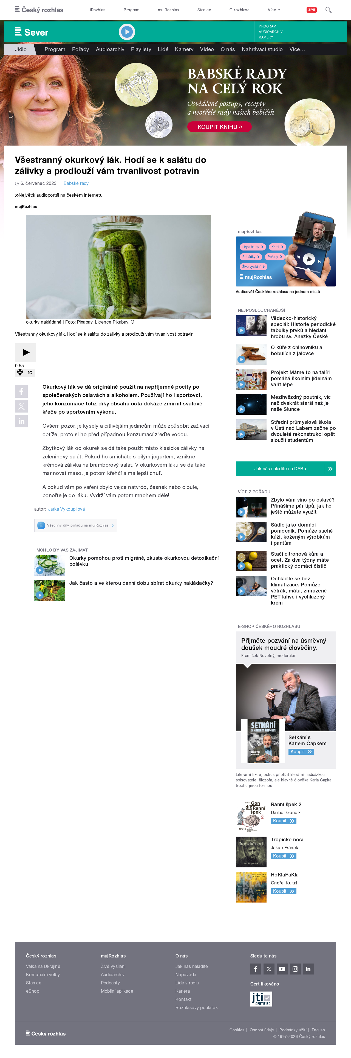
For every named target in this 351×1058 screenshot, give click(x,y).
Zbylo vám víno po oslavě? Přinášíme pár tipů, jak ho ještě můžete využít (303, 506)
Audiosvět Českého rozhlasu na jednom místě (278, 291)
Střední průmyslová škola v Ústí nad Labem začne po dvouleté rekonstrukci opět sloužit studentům (303, 431)
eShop (32, 991)
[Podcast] (20, 373)
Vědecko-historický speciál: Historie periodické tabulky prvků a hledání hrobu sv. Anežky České (303, 327)
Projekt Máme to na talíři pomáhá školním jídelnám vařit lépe (301, 378)
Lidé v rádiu (187, 982)
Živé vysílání (251, 267)
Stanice (204, 10)
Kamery (266, 37)
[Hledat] (328, 10)
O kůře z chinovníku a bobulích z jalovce (296, 350)
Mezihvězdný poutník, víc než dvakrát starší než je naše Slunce (301, 403)
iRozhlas (98, 10)
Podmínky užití (292, 1030)
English (318, 1030)
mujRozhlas (168, 10)
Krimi (275, 247)
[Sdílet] (30, 373)
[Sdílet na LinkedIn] (21, 421)
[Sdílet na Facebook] (21, 391)
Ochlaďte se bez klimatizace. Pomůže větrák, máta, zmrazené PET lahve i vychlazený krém (299, 591)
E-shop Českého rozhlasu (269, 626)
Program (131, 10)
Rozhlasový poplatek (197, 1007)
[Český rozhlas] (39, 10)
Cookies (237, 1030)
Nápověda (186, 974)
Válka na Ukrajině (43, 966)
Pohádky (248, 257)
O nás (228, 49)
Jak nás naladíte (192, 966)
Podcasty (110, 982)
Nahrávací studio (262, 49)
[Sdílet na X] (21, 406)
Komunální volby (43, 974)
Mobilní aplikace (117, 991)
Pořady (80, 49)
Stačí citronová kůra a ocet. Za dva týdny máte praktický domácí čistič (300, 560)
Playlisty (141, 49)
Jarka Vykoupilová (66, 509)
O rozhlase (240, 10)
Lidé (163, 49)
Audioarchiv (270, 32)
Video (207, 49)
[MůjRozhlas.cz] (26, 207)
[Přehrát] (25, 352)
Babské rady (76, 183)
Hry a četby (250, 247)
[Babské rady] (175, 100)
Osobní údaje (262, 1030)
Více (297, 49)
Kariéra (183, 991)
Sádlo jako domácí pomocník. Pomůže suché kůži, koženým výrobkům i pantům (302, 534)
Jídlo (21, 49)
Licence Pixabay (111, 322)
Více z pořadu (254, 491)
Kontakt (183, 999)
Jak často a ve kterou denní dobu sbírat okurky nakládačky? (141, 583)
